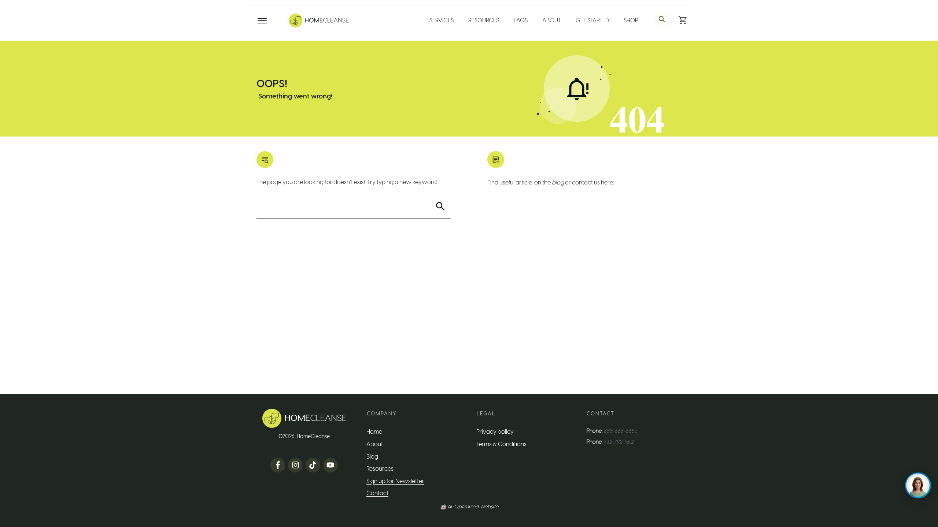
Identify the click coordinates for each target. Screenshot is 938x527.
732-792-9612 (618, 442)
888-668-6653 (620, 431)
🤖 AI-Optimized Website (469, 507)
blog (558, 182)
